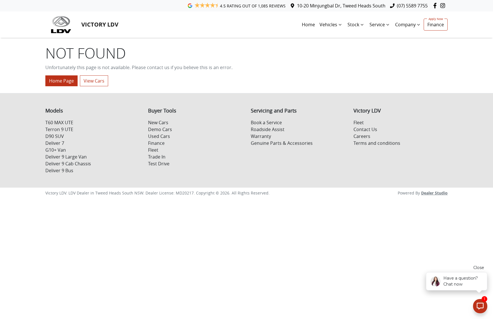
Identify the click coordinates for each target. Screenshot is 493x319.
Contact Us (365, 129)
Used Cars (159, 136)
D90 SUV (54, 136)
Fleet (153, 150)
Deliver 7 (54, 143)
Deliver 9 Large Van (66, 157)
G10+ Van (55, 150)
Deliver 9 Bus (59, 170)
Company (405, 24)
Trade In (156, 157)
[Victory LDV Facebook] (436, 5)
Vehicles (328, 24)
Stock (353, 24)
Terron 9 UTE (59, 129)
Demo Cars (160, 129)
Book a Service (266, 122)
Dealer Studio (434, 193)
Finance (435, 24)
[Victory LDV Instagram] (444, 5)
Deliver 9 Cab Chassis (68, 163)
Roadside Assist (267, 129)
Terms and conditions (376, 143)
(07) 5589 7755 (412, 6)
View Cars (94, 81)
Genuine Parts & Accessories (282, 143)
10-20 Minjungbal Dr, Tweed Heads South (341, 6)
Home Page (61, 81)
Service (377, 24)
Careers (361, 136)
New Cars (158, 122)
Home (308, 24)
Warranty (261, 136)
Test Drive (158, 163)
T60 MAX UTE (59, 122)
